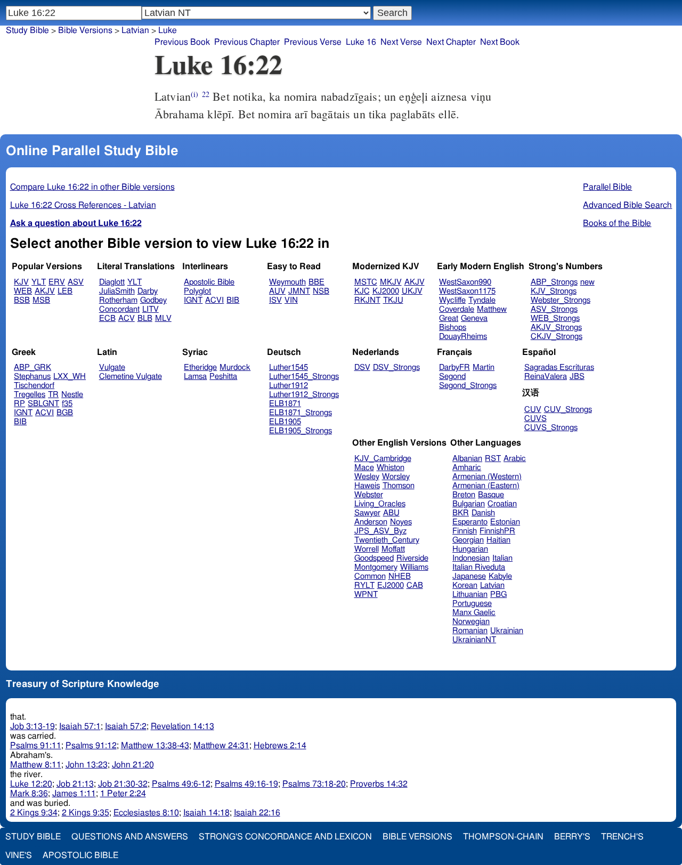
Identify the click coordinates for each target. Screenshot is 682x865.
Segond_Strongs (468, 386)
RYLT (364, 585)
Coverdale (456, 309)
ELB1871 (285, 404)
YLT (38, 282)
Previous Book (182, 42)
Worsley (396, 477)
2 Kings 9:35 (85, 813)
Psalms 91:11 (35, 745)
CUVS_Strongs (551, 428)
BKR (460, 513)
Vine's (18, 855)
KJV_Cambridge (382, 459)
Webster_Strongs (560, 300)
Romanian (470, 631)
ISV (275, 300)
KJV (21, 282)
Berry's (572, 836)
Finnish (464, 531)
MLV (163, 318)
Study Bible (27, 30)
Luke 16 (361, 42)
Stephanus (32, 377)
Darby (147, 291)
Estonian (505, 522)
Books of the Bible (617, 223)
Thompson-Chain (503, 836)
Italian (502, 558)
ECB (107, 318)
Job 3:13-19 (32, 726)
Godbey (153, 300)
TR (53, 395)
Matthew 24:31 (221, 745)
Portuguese (472, 604)
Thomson (399, 486)
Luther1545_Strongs (304, 377)
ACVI (214, 300)
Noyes (401, 522)
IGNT (193, 300)
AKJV (45, 291)
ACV (126, 318)
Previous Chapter (247, 42)
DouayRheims (463, 337)
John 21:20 (133, 765)
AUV (277, 291)
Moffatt (393, 549)
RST (493, 459)
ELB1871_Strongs (300, 413)
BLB (144, 318)
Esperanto (470, 522)
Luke (167, 30)
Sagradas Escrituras (559, 367)
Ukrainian (506, 631)
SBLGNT (43, 404)
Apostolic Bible (80, 855)
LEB (65, 291)
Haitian (498, 540)
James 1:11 (74, 793)
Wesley (366, 477)
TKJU (393, 300)
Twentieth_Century (386, 540)
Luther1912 (288, 386)
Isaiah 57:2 (126, 726)
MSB (41, 300)
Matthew (492, 309)
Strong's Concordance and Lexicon (285, 836)
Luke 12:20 (31, 784)
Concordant (119, 309)
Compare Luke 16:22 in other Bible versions (92, 187)
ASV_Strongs (554, 309)
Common (370, 576)
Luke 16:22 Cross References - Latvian (83, 205)
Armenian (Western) (487, 477)
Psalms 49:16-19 (246, 784)
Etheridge (200, 367)
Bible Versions (85, 30)
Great (448, 318)
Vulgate (112, 367)
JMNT (299, 291)
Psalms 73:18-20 (314, 784)
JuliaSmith (117, 291)
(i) (194, 94)
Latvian (135, 30)
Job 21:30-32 (123, 784)
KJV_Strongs (554, 291)
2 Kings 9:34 (34, 813)
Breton (463, 495)
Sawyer (367, 513)
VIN (291, 300)
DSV (362, 367)
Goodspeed (374, 558)
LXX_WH (69, 377)
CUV (532, 410)
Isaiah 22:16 (257, 813)
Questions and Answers (129, 836)
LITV (150, 309)
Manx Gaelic (474, 613)
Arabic (515, 459)
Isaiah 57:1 (80, 726)
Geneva (474, 318)
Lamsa (195, 377)
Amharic (466, 468)
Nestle (72, 395)
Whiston (390, 468)
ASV (76, 282)
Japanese (469, 576)
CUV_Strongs (568, 410)
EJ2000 (390, 585)
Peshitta (223, 377)
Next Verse (401, 42)
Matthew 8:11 (35, 765)
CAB (415, 585)
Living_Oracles (379, 504)
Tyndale (482, 300)
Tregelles (29, 395)
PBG (498, 595)
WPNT (366, 595)
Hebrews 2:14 (280, 745)
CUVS (535, 419)
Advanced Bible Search (627, 205)
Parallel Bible (607, 187)
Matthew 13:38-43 (155, 745)
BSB (22, 300)
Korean (464, 585)
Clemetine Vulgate (130, 377)
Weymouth (287, 282)
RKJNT (367, 300)
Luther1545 (288, 367)
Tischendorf (34, 386)
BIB (232, 300)
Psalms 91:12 (91, 745)
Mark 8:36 (29, 793)
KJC (362, 291)
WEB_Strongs (555, 318)
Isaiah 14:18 (206, 813)
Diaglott (112, 282)
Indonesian (471, 558)
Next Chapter (451, 42)
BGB (64, 413)
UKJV (412, 291)
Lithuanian (470, 595)
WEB (23, 291)
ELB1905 (285, 422)
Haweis (367, 486)
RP (19, 404)
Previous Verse (313, 42)
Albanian (467, 459)
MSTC (365, 282)
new (587, 282)
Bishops (452, 328)
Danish (483, 513)
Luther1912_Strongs (304, 395)
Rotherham (118, 300)
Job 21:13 (75, 784)
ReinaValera (545, 377)
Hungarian (470, 549)
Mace (364, 468)
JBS (577, 377)
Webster (368, 495)
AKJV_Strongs (556, 328)
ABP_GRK (32, 367)
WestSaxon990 (465, 282)
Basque (491, 495)
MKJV (391, 282)
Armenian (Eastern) (485, 486)
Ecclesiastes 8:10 (146, 813)
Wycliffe (452, 300)
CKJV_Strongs (556, 337)
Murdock (235, 367)
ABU (391, 513)
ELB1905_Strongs (300, 431)
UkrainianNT (474, 640)
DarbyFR (454, 367)
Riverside (412, 558)
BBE (316, 282)
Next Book (499, 42)
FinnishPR (497, 531)
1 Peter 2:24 (123, 793)
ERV (56, 282)
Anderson (370, 522)
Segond (452, 377)
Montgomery (375, 567)
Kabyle (500, 576)
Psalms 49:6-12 (181, 784)
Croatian (502, 504)
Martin (483, 367)
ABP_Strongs (554, 282)
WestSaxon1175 (467, 291)
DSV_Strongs (396, 367)
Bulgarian (468, 504)
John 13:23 (87, 765)
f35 (67, 404)
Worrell (366, 549)
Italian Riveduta (478, 567)
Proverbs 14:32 (379, 784)
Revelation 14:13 (182, 726)
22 (205, 94)
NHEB (399, 576)
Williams (414, 567)
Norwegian (471, 622)
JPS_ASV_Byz (380, 531)
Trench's (622, 836)
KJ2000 (385, 291)
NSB (321, 291)
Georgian (468, 540)
